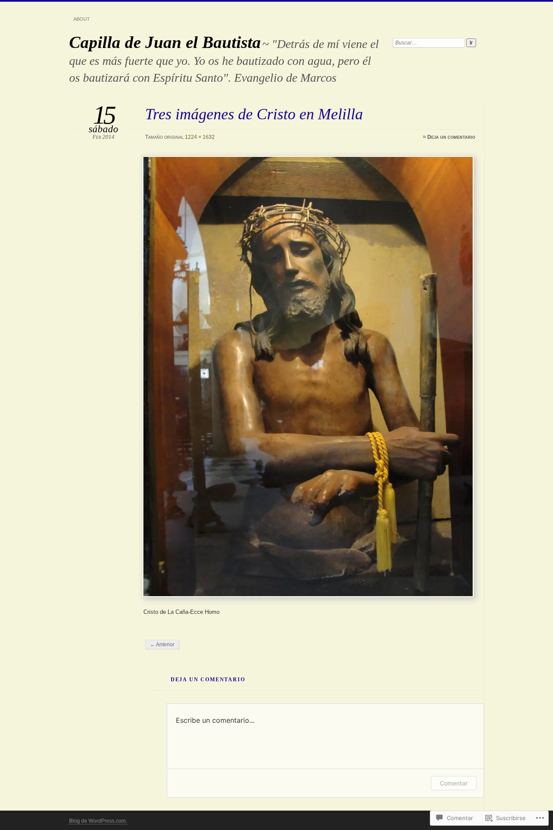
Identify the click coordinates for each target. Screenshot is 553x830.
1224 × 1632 (200, 137)
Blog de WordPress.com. (98, 821)
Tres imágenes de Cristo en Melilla (254, 114)
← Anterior (162, 645)
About (81, 19)
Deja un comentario (451, 137)
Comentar (453, 783)
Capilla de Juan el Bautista (165, 42)
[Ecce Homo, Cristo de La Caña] (309, 376)
